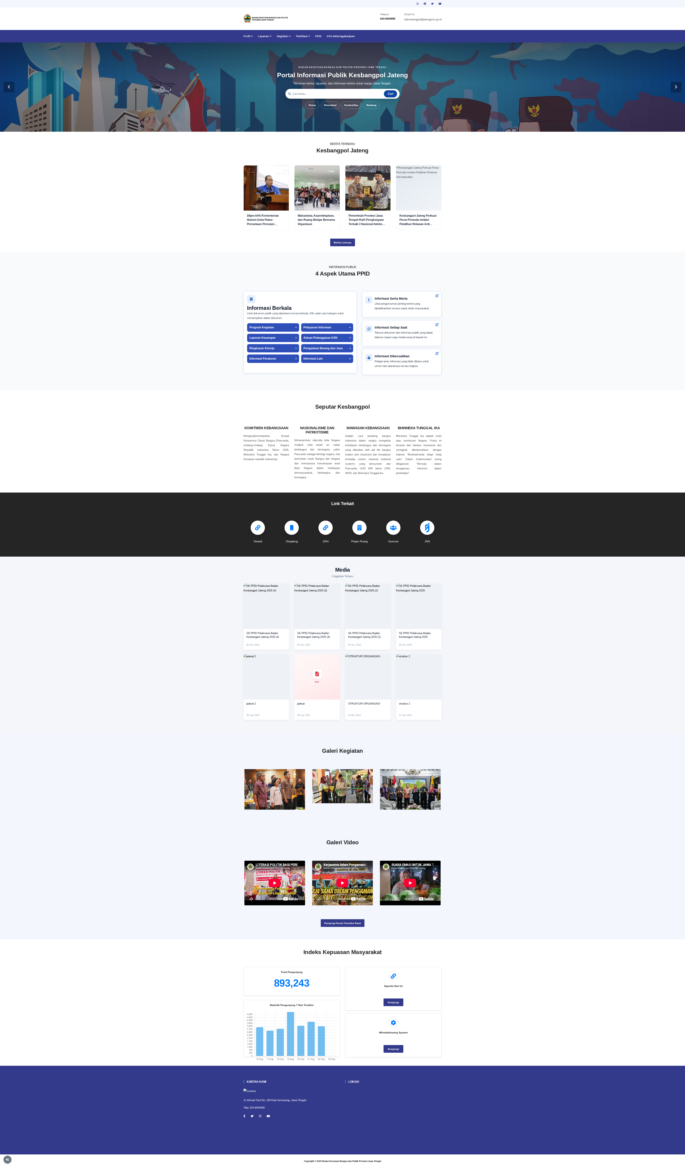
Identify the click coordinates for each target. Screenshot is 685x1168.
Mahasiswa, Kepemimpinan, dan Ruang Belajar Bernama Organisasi (316, 219)
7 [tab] (358, 126)
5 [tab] (348, 126)
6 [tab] (353, 126)
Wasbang (371, 105)
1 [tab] (326, 126)
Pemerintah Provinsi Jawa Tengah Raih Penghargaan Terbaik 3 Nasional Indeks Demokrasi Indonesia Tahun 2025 (367, 220)
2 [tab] (332, 126)
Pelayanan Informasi (317, 327)
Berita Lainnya (342, 242)
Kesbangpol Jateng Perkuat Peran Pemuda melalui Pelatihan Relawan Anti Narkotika (417, 220)
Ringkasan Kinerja (261, 348)
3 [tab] (337, 126)
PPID (318, 36)
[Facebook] (244, 1116)
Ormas (312, 105)
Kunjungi (393, 1002)
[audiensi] (410, 789)
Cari (390, 93)
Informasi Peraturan (262, 358)
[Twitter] (252, 1116)
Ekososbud (330, 105)
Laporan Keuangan (262, 337)
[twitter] (433, 4)
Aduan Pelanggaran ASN (320, 337)
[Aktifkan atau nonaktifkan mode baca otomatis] (7, 1160)
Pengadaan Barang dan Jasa (323, 348)
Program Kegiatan (261, 327)
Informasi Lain (313, 358)
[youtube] (440, 4)
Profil (247, 36)
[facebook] (425, 4)
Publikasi (302, 36)
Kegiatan (283, 36)
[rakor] (274, 789)
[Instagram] (260, 1116)
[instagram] (418, 4)
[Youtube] (268, 1116)
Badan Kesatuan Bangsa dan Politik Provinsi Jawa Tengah (351, 1161)
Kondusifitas (351, 105)
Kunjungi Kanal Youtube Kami (342, 923)
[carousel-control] (8, 87)
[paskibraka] (342, 786)
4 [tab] (342, 126)
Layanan (264, 36)
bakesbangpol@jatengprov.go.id (423, 19)
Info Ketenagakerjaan (341, 36)
